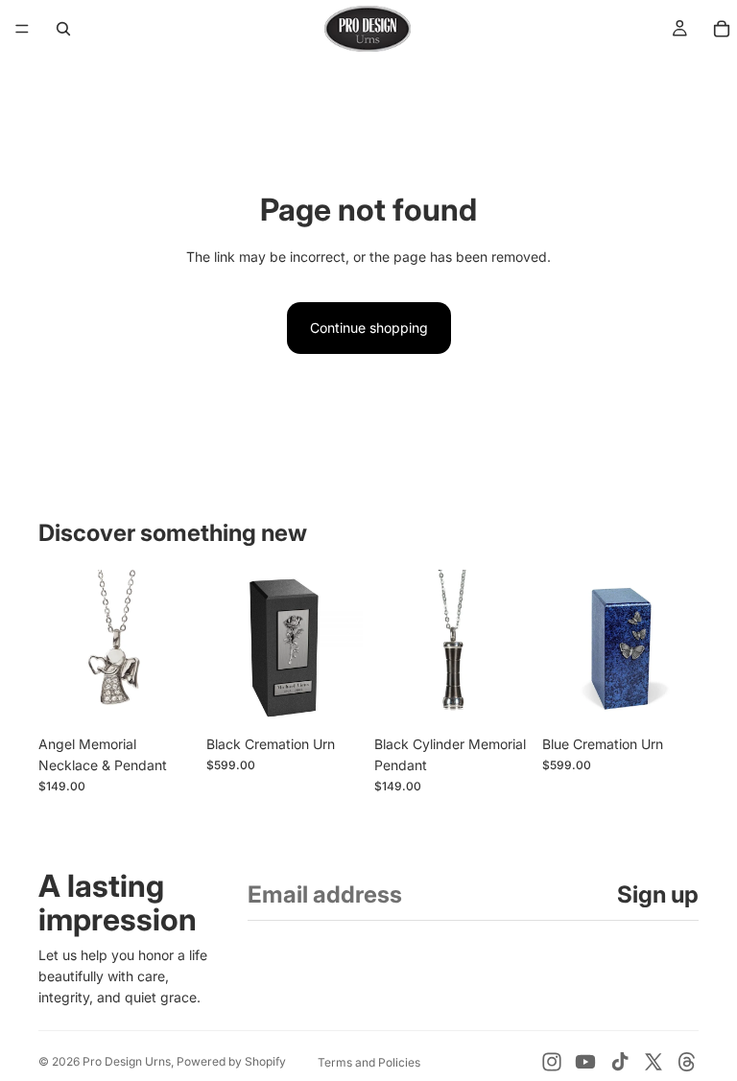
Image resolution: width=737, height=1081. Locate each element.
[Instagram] (551, 1061)
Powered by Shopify (231, 1061)
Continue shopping (369, 327)
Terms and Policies (369, 1062)
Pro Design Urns (127, 1061)
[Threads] (687, 1061)
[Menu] (22, 29)
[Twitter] (653, 1061)
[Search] (63, 29)
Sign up (658, 894)
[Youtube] (585, 1061)
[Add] (165, 696)
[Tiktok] (619, 1061)
